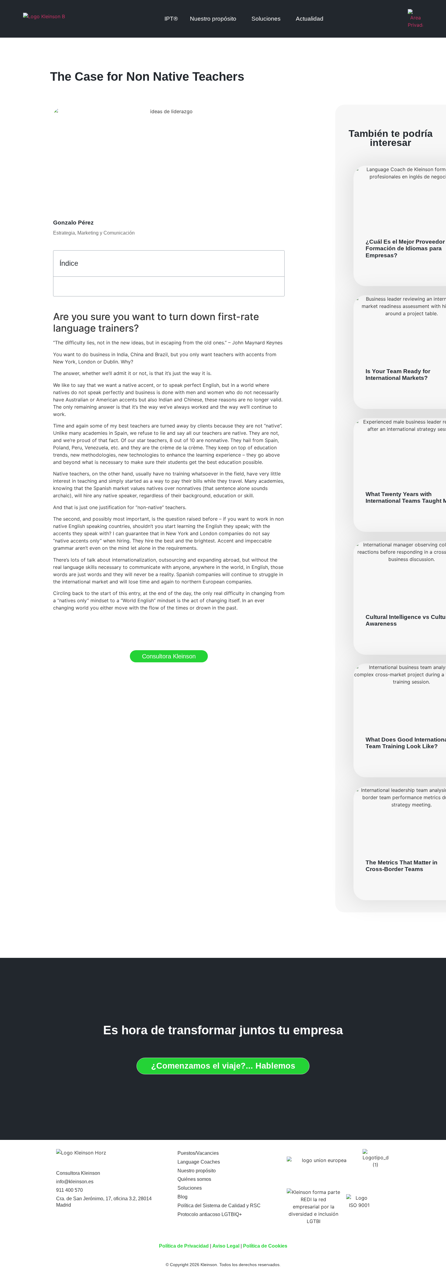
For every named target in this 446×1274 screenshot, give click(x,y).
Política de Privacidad (184, 1246)
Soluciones (266, 18)
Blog (182, 1196)
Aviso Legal (225, 1246)
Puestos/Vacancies (198, 1153)
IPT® (171, 18)
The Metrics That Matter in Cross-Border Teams (402, 865)
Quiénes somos (194, 1179)
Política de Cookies (265, 1246)
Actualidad (309, 18)
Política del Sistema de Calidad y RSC (219, 1205)
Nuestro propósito (196, 1170)
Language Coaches (198, 1161)
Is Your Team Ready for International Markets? (398, 374)
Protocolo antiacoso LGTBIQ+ (209, 1214)
